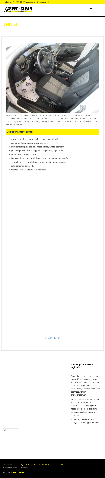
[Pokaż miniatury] (52, 338)
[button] (94, 9)
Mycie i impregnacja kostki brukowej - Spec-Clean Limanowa (36, 464)
